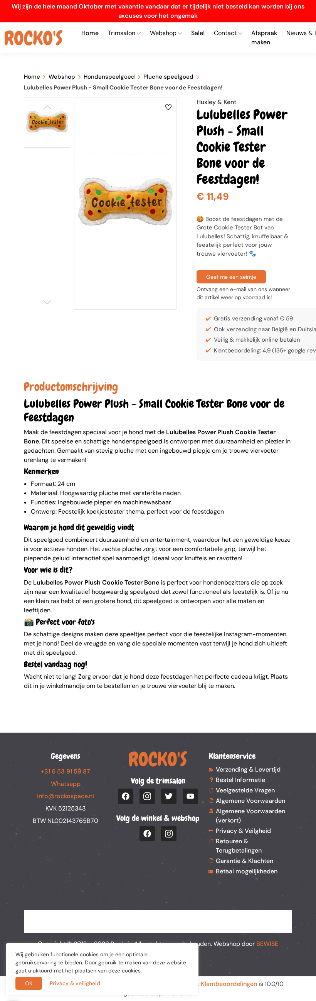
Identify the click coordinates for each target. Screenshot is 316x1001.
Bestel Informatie (240, 780)
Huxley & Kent (216, 102)
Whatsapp (66, 784)
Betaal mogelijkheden (246, 871)
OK (28, 983)
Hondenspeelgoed (109, 77)
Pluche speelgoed (168, 77)
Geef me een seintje (231, 276)
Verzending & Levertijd (248, 769)
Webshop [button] (163, 33)
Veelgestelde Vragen (245, 790)
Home (90, 33)
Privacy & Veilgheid (243, 831)
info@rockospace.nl (65, 796)
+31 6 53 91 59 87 (65, 771)
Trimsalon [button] (121, 33)
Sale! (198, 33)
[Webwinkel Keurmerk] (158, 917)
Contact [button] (225, 33)
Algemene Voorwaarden (250, 801)
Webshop (62, 77)
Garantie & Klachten (244, 861)
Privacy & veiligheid (75, 983)
